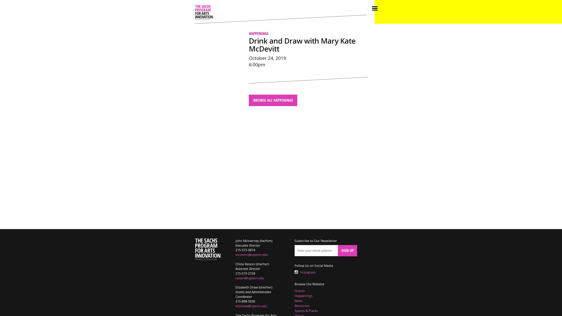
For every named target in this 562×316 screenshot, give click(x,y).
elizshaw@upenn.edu (251, 306)
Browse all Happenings (273, 100)
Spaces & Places (306, 311)
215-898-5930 (245, 301)
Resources (302, 306)
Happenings (258, 33)
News (299, 301)
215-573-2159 (245, 273)
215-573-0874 (245, 250)
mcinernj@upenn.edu (251, 255)
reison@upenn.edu (249, 278)
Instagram (305, 272)
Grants (300, 291)
